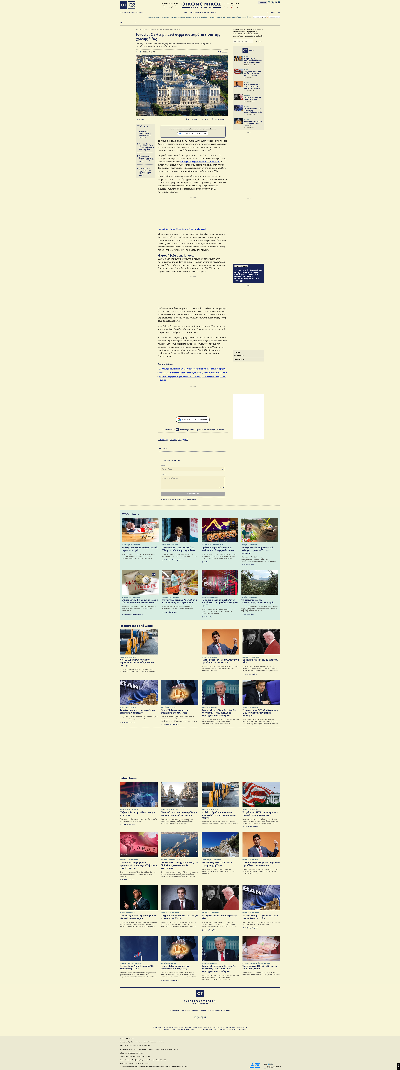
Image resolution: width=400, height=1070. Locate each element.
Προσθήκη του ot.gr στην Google (194, 133)
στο (187, 429)
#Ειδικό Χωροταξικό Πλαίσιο (220, 17)
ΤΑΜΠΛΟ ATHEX (239, 360)
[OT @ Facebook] (269, 2)
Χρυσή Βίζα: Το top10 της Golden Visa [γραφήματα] (182, 229)
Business (195, 12)
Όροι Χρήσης (175, 499)
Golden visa (163, 439)
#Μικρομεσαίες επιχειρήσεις (181, 17)
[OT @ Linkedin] (279, 2)
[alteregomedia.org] (255, 1068)
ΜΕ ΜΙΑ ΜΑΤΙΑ (239, 356)
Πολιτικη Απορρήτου (190, 499)
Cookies (203, 1011)
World (213, 12)
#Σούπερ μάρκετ (154, 17)
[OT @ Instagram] (276, 2)
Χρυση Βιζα (183, 439)
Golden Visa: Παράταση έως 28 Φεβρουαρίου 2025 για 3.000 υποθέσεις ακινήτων (193, 373)
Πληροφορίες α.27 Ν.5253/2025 (219, 1011)
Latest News (128, 778)
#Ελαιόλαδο (246, 17)
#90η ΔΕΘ (165, 17)
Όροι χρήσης (185, 1011)
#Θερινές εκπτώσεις (200, 17)
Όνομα (163, 465)
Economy (205, 12)
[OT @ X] (272, 2)
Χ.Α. (121, 22)
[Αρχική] (127, 5)
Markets (187, 12)
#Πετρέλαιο (236, 17)
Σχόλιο (163, 474)
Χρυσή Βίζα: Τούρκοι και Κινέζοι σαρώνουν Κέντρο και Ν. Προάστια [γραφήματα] (193, 369)
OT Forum (262, 2)
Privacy (195, 1011)
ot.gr (137, 29)
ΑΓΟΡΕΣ (237, 352)
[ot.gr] (201, 8)
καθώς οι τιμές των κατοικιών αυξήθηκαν (200, 161)
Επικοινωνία (174, 1011)
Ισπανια (173, 439)
